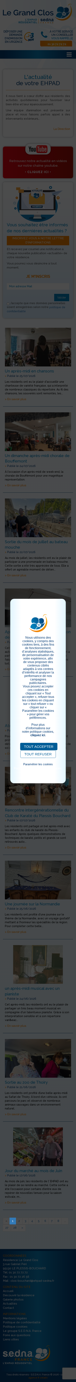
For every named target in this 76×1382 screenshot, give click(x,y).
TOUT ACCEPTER (38, 747)
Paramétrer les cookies (38, 764)
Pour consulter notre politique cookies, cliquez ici (38, 770)
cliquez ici (37, 735)
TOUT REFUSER (38, 754)
